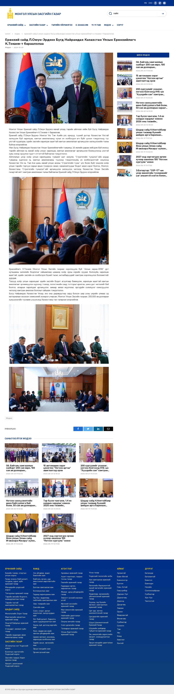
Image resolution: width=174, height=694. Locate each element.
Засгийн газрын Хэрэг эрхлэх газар (15, 659)
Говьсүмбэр (122, 590)
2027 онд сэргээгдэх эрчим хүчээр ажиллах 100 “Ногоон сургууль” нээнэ (58, 538)
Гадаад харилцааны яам (44, 594)
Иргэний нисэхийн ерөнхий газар (69, 605)
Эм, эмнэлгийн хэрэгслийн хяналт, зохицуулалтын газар (100, 637)
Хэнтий (120, 643)
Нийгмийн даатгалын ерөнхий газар (70, 616)
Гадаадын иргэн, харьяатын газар (68, 587)
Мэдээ (107, 25)
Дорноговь (122, 597)
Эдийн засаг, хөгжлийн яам (43, 644)
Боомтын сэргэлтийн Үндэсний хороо (14, 653)
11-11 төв (96, 25)
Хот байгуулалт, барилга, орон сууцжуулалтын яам (44, 620)
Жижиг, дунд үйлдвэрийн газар (72, 593)
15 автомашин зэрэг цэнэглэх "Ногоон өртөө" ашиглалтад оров (57, 468)
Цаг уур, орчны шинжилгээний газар (98, 611)
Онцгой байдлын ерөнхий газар (16, 624)
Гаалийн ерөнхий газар (71, 582)
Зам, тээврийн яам (41, 603)
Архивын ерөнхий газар (72, 573)
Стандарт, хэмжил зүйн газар (15, 630)
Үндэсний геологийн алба (100, 576)
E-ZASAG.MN (82, 25)
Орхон (120, 611)
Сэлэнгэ (120, 625)
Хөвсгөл (120, 639)
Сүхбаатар (122, 622)
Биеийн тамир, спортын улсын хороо (15, 574)
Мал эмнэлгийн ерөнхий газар (72, 611)
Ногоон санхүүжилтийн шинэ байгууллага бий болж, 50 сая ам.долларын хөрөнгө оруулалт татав (20, 503)
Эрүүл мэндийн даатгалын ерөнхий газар (101, 643)
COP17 (120, 25)
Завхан (120, 608)
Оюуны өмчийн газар (70, 621)
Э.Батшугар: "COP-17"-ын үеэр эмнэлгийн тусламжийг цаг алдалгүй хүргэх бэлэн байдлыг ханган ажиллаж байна (151, 173)
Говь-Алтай (122, 587)
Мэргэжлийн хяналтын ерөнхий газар (15, 618)
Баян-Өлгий (122, 576)
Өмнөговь (121, 618)
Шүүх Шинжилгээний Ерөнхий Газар (98, 623)
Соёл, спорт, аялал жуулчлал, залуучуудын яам (44, 613)
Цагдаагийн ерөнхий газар (98, 617)
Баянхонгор (122, 580)
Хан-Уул (148, 597)
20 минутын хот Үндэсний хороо (16, 647)
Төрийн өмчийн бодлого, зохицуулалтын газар (16, 597)
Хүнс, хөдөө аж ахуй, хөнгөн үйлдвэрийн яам (43, 632)
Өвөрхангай (122, 615)
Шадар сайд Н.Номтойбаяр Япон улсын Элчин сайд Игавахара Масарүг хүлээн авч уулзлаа (21, 538)
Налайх (148, 587)
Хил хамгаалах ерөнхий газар (99, 580)
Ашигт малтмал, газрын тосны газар (71, 577)
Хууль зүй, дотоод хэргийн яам (45, 626)
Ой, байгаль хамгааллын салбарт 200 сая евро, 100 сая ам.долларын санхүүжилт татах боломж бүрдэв (21, 468)
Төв (119, 629)
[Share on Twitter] (88, 429)
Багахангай (150, 576)
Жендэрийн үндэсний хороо (14, 588)
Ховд (119, 636)
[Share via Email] (108, 429)
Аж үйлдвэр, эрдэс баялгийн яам (41, 574)
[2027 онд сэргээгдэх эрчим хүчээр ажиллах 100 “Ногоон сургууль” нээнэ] (59, 523)
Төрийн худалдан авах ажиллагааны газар (15, 636)
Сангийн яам (38, 607)
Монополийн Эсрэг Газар (16, 613)
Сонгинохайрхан (152, 590)
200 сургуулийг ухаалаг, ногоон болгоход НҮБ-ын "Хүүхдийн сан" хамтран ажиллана (94, 468)
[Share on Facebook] (78, 429)
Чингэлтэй (149, 601)
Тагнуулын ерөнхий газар (16, 593)
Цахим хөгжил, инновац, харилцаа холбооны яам (44, 638)
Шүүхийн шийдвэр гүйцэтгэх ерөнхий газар (100, 629)
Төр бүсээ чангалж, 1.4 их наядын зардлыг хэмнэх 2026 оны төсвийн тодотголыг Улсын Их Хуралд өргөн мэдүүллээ (57, 503)
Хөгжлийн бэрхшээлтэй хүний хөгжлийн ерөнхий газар (100, 588)
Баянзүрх (149, 583)
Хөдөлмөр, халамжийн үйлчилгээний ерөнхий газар (99, 596)
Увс (118, 632)
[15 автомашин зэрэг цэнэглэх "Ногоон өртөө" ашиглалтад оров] (59, 452)
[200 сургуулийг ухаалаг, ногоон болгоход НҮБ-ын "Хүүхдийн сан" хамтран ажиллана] (96, 452)
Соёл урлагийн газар (70, 625)
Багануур (149, 573)
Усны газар (94, 572)
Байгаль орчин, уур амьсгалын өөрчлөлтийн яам (44, 581)
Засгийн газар (37, 25)
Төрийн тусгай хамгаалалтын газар (14, 603)
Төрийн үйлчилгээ (61, 25)
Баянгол (148, 580)
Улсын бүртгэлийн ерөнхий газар (69, 633)
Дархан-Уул (122, 594)
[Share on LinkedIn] (98, 429)
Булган (120, 583)
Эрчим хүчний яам (41, 652)
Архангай (121, 573)
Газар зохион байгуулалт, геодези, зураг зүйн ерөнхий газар (16, 581)
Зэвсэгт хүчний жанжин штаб (72, 599)
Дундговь (121, 604)
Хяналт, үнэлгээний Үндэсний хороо (14, 664)
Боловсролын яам (41, 591)
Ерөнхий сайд (15, 25)
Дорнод (120, 601)
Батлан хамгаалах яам (43, 587)
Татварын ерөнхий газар (72, 628)
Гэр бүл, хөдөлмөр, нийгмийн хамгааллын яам (45, 599)
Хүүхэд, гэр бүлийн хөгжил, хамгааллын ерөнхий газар (98, 604)
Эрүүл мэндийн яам (41, 648)
